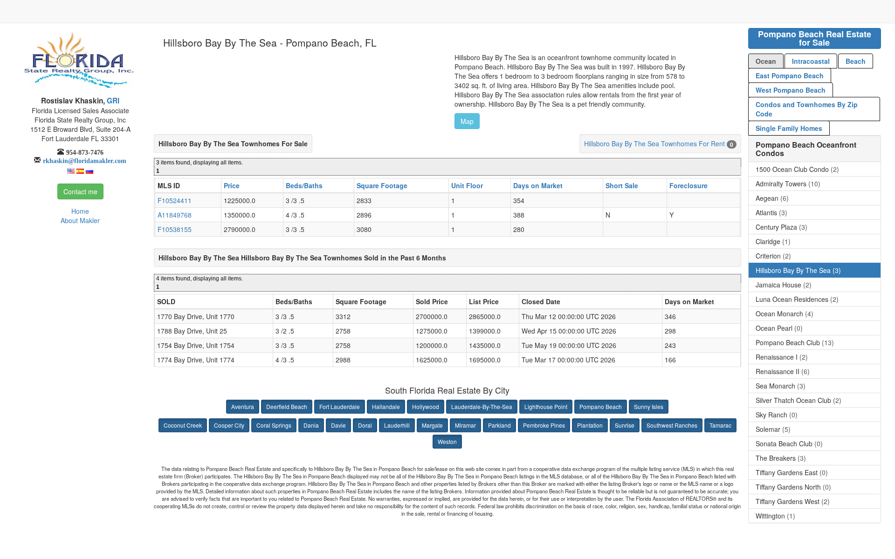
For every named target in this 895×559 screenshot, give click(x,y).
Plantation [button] (590, 425)
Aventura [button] (242, 406)
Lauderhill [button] (397, 425)
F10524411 (175, 200)
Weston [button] (447, 441)
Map (467, 121)
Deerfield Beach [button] (286, 406)
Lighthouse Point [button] (545, 406)
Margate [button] (432, 425)
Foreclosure (688, 185)
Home (80, 211)
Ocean (766, 61)
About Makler (80, 220)
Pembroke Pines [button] (544, 425)
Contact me (80, 191)
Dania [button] (311, 425)
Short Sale (622, 185)
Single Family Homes (789, 128)
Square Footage (382, 185)
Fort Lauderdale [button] (339, 406)
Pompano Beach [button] (600, 406)
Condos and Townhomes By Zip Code (807, 109)
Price (232, 185)
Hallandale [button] (386, 406)
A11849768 (175, 214)
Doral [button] (365, 425)
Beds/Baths (304, 185)
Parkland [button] (499, 425)
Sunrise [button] (624, 425)
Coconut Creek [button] (183, 425)
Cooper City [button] (229, 425)
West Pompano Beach (791, 90)
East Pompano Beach (790, 75)
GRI (112, 100)
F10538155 (175, 229)
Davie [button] (338, 425)
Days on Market (538, 185)
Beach (856, 61)
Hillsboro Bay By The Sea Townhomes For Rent (654, 143)
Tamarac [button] (720, 425)
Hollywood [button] (425, 406)
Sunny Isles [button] (648, 406)
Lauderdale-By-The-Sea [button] (481, 406)
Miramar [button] (465, 425)
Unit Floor (467, 185)
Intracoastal (811, 61)
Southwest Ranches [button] (672, 425)
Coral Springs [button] (273, 425)
